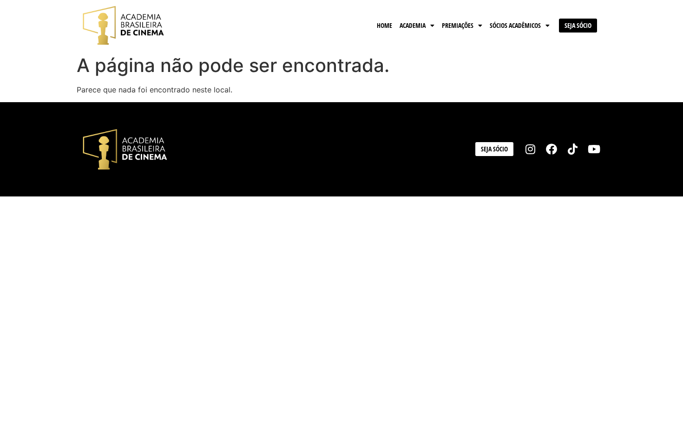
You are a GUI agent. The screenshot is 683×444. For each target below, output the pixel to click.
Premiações (457, 25)
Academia (413, 25)
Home (384, 25)
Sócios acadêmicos (515, 25)
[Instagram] (531, 149)
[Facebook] (551, 149)
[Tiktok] (573, 149)
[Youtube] (594, 149)
